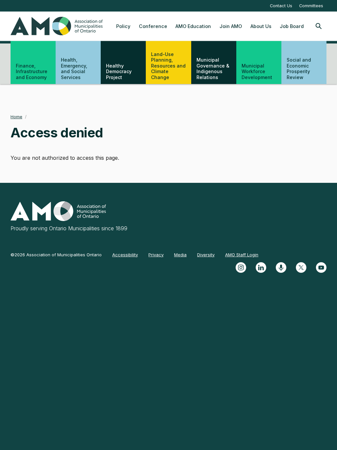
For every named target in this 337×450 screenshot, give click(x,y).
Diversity (206, 254)
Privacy (156, 254)
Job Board (292, 26)
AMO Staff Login (241, 254)
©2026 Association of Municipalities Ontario (56, 254)
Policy (123, 26)
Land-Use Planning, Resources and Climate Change (168, 65)
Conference (153, 26)
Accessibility (125, 254)
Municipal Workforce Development (257, 71)
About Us (261, 26)
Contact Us (281, 5)
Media (180, 254)
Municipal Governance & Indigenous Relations (212, 68)
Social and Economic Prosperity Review (299, 68)
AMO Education (193, 26)
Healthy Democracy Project (119, 71)
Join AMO (231, 26)
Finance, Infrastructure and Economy (31, 71)
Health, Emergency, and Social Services (74, 68)
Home (16, 116)
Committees (311, 5)
